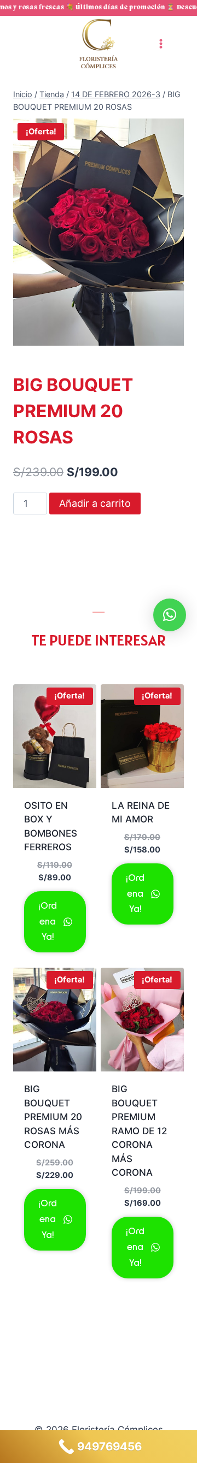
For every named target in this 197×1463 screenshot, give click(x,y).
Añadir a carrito (95, 503)
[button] (169, 615)
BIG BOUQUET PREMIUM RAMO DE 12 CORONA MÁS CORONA (139, 1130)
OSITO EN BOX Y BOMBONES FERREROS (50, 826)
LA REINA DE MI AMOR (141, 812)
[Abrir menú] (160, 43)
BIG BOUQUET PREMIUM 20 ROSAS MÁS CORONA (53, 1116)
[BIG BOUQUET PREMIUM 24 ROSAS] (98, 232)
